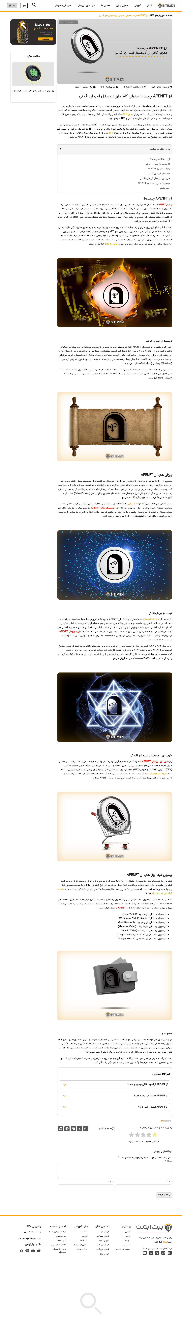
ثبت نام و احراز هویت (57, 1231)
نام (169, 1182)
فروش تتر (105, 1231)
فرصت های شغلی (123, 1249)
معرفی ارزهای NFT (157, 15)
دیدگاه (168, 1161)
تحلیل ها (105, 5)
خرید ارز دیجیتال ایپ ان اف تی (155, 178)
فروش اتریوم (104, 1240)
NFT (111, 133)
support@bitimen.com (29, 1238)
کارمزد (128, 1236)
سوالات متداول (81, 1249)
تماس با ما (126, 1244)
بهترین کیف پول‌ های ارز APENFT (154, 183)
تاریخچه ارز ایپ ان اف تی (157, 164)
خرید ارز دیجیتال (63, 5)
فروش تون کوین (102, 1244)
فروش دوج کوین (102, 1249)
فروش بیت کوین (102, 1236)
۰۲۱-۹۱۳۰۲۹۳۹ (32, 1232)
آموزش (137, 5)
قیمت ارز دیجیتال (86, 5)
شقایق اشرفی (156, 87)
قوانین (127, 1231)
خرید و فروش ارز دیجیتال (59, 1251)
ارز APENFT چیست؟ (160, 159)
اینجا (165, 1242)
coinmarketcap (150, 619)
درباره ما (127, 1240)
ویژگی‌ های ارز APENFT (159, 169)
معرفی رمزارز (122, 5)
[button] (85, 1128)
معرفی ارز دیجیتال (80, 1244)
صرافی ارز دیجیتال (158, 774)
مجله (170, 15)
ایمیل (111, 1182)
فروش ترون (104, 1253)
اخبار (149, 5)
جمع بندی (165, 188)
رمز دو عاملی (61, 1236)
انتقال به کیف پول (58, 1244)
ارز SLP (126, 114)
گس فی (131, 504)
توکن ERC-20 (111, 244)
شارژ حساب (61, 1240)
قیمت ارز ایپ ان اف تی (159, 173)
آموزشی (84, 1236)
